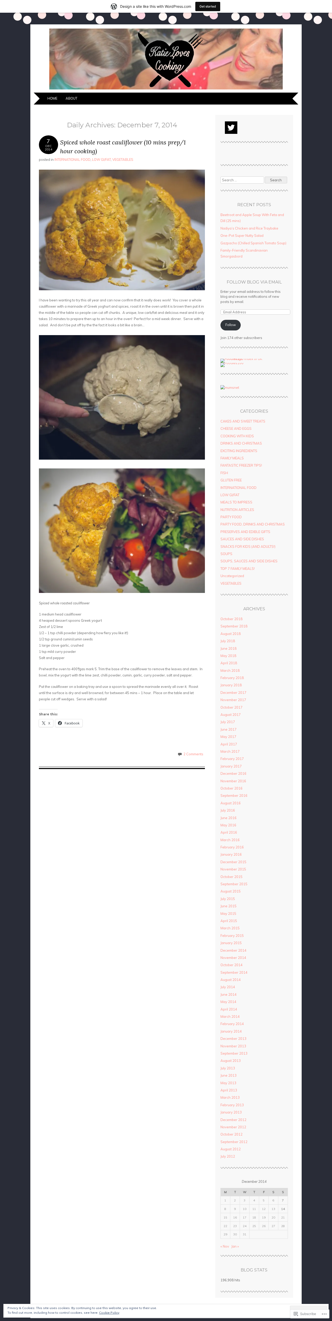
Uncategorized (232, 576)
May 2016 (228, 825)
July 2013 (227, 1068)
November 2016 (233, 781)
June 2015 (228, 906)
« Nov (224, 1246)
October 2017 (231, 707)
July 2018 (227, 641)
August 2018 (230, 634)
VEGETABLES (122, 159)
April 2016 (228, 832)
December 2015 (233, 862)
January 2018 (231, 685)
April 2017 (228, 744)
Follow (230, 325)
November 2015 (233, 869)
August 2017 (230, 715)
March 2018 (230, 670)
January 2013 (231, 1112)
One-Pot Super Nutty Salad (242, 235)
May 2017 (228, 737)
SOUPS (226, 554)
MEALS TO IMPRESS (236, 502)
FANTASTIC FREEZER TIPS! (241, 465)
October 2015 (231, 877)
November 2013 (233, 1046)
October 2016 (231, 788)
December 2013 (233, 1038)
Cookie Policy (109, 1313)
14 (283, 1209)
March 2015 (230, 928)
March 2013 (230, 1097)
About (71, 98)
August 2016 (230, 803)
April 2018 (228, 663)
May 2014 (228, 1002)
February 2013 (232, 1105)
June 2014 (228, 994)
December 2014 (233, 950)
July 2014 (227, 987)
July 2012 (227, 1156)
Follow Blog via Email (254, 282)
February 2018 (232, 678)
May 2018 (228, 656)
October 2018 (231, 619)
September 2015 (233, 884)
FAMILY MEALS (232, 458)
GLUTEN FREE (231, 480)
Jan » (235, 1246)
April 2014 (228, 1009)
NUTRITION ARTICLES (237, 510)
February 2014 (232, 1024)
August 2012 (230, 1149)
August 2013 (230, 1061)
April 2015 (228, 921)
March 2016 (230, 840)
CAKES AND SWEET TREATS (242, 421)
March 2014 (230, 1016)
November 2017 (233, 700)
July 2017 (227, 722)
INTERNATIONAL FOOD (72, 159)
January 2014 (231, 1031)
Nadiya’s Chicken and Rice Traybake (249, 228)
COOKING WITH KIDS (237, 436)
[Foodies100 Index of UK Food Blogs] (241, 359)
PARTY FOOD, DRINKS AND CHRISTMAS (252, 524)
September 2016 (233, 795)
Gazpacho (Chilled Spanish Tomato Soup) (253, 243)
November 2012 (233, 1127)
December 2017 (233, 692)
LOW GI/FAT (101, 159)
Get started (207, 6)
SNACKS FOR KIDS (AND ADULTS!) (247, 546)
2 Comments (193, 754)
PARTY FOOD (231, 517)
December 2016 (233, 773)
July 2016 (227, 810)
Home (52, 98)
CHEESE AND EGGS (236, 428)
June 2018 (228, 648)
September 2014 (233, 972)
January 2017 (231, 766)
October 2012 (231, 1134)
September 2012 (233, 1142)
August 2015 (230, 891)
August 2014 (230, 980)
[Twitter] (231, 127)
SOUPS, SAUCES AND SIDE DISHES (249, 561)
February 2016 (232, 847)
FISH (224, 473)
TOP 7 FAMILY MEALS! (237, 568)
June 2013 (228, 1075)
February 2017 (232, 759)
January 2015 (231, 943)
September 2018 (233, 626)
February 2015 (232, 935)
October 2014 (231, 965)
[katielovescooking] (166, 89)
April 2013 (228, 1090)
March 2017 (230, 751)
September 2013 (233, 1053)
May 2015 (228, 913)
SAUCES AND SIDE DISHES (242, 539)
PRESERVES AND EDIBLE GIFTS (245, 532)
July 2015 (227, 899)
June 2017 (228, 729)
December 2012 (233, 1120)
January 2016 (231, 854)
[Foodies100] (232, 363)
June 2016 (228, 818)
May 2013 (228, 1083)
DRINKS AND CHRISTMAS (241, 443)
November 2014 (233, 958)
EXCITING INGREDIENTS (238, 451)
